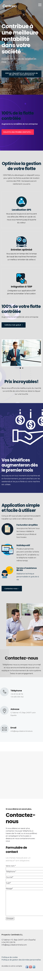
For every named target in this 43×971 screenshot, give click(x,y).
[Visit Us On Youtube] (30, 967)
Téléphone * (11, 872)
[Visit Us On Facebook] (27, 967)
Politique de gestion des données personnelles (21, 960)
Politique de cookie (10, 957)
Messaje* (9, 889)
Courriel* (9, 877)
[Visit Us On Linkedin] (34, 967)
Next (38, 353)
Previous (5, 353)
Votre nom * (11, 866)
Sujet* (8, 883)
